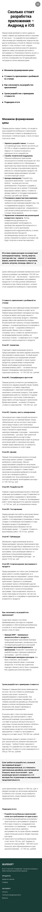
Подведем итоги (12, 102)
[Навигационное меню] (38, 4)
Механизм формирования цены (19, 70)
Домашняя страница (8, 879)
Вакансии (5, 898)
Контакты (5, 892)
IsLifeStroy (5, 882)
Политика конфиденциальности (11, 895)
